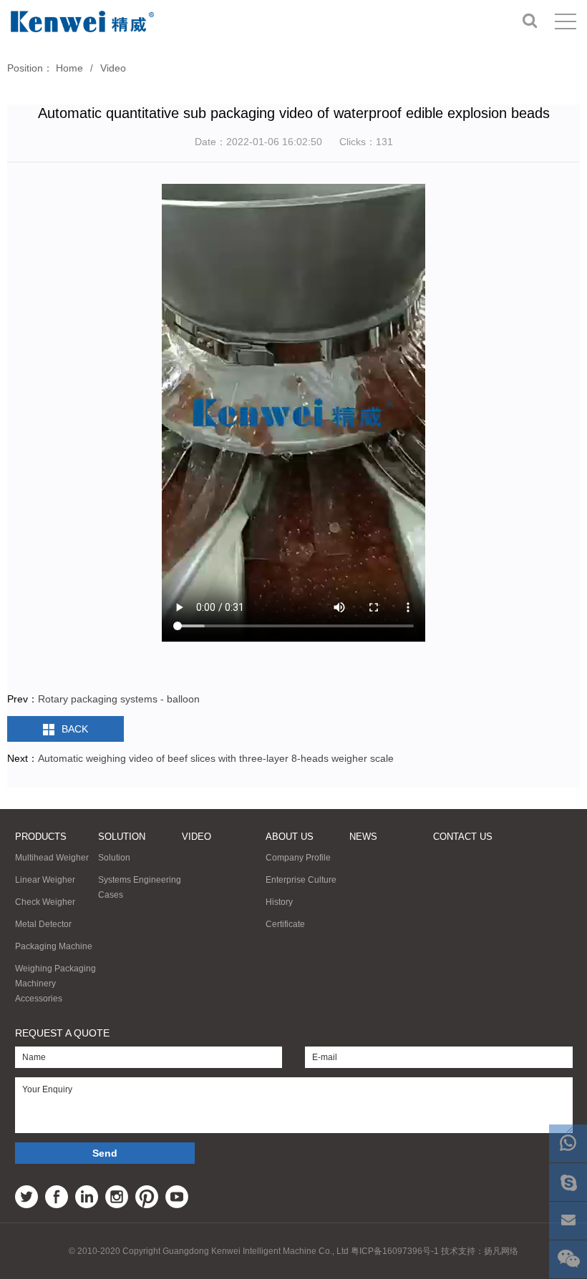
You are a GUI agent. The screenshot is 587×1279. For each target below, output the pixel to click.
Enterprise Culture (301, 880)
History (279, 902)
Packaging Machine (53, 946)
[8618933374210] (568, 1143)
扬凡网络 (501, 1251)
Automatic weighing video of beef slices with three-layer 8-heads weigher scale (216, 758)
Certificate (285, 924)
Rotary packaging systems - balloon (119, 699)
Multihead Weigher (52, 858)
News (363, 836)
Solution (121, 836)
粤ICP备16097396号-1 (395, 1251)
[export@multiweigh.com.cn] (568, 1221)
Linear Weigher (45, 880)
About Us (290, 836)
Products (41, 836)
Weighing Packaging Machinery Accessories (55, 984)
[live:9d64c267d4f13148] (568, 1182)
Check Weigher (45, 902)
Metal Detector (43, 924)
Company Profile (298, 858)
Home (69, 68)
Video (113, 68)
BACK (75, 729)
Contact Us (463, 836)
